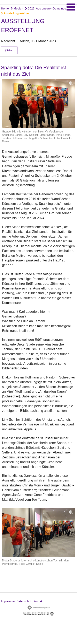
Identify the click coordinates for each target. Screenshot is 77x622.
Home (5, 8)
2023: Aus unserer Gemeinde (46, 8)
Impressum (8, 601)
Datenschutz (24, 601)
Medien (18, 8)
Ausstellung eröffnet (16, 13)
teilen (10, 50)
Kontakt (38, 601)
